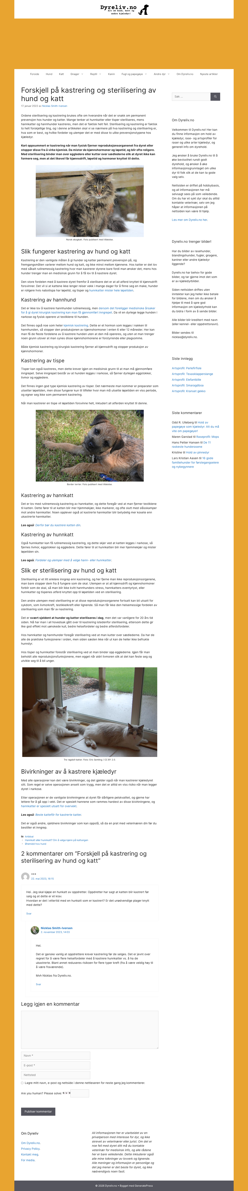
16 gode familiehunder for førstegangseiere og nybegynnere (195, 462)
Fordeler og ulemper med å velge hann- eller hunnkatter (73, 560)
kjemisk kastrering (76, 325)
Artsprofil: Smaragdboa (188, 385)
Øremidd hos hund (35, 843)
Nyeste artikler (209, 74)
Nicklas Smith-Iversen (57, 928)
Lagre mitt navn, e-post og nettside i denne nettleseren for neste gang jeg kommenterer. (85, 1083)
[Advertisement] (124, 43)
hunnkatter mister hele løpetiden (111, 290)
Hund (49, 74)
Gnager (75, 74)
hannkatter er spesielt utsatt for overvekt (48, 806)
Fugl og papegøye (132, 74)
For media (28, 1160)
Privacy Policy (30, 1148)
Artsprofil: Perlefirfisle (186, 368)
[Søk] (215, 97)
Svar (28, 913)
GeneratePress (144, 1185)
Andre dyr (160, 74)
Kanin (111, 74)
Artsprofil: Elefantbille (186, 379)
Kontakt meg (29, 1154)
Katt (61, 74)
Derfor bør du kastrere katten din (57, 525)
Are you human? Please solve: (42, 1093)
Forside (34, 74)
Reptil (93, 74)
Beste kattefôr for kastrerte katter (58, 814)
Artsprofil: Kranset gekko (188, 391)
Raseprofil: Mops (207, 436)
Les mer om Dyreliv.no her (189, 219)
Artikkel (29, 836)
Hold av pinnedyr (197, 452)
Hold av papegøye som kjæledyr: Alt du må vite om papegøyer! (195, 427)
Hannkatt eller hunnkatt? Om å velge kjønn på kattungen (56, 840)
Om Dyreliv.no (185, 74)
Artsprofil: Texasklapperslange (192, 374)
